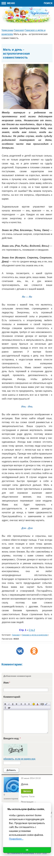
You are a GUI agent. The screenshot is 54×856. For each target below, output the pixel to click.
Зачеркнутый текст (16, 704)
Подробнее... (16, 839)
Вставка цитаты (46, 704)
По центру (25, 704)
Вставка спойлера (9, 708)
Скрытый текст (42, 704)
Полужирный (5, 704)
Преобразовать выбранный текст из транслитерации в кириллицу (5, 708)
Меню (10, 3)
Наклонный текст (9, 704)
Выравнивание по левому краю (21, 704)
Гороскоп (16, 635)
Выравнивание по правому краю (29, 704)
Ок (27, 850)
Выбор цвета (37, 704)
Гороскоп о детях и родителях (35, 635)
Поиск (48, 3)
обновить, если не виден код (19, 759)
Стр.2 (32, 630)
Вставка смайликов (33, 704)
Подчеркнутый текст (13, 704)
